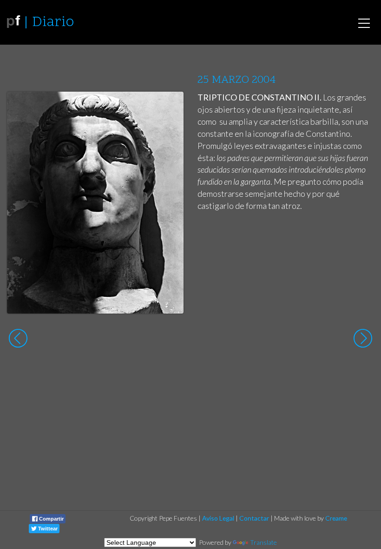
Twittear (47, 528)
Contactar (254, 518)
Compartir (51, 519)
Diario (53, 22)
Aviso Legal (218, 518)
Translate (263, 542)
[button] (169, 107)
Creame (336, 518)
